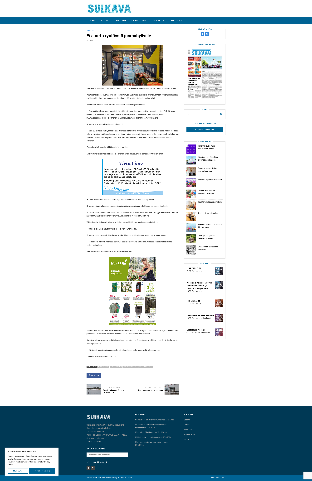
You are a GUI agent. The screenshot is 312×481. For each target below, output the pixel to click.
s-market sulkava (145, 367)
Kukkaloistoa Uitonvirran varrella (148, 437)
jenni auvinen (116, 367)
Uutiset (104, 21)
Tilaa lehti (188, 429)
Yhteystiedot (177, 21)
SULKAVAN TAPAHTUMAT (205, 129)
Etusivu (91, 21)
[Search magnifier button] (221, 114)
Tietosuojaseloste (94, 441)
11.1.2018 (90, 41)
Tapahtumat (119, 21)
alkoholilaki (103, 367)
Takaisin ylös (217, 478)
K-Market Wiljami (130, 367)
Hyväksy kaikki (42, 471)
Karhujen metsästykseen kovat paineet (151, 442)
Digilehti (157, 21)
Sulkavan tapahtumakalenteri (210, 179)
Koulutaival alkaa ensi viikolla (210, 202)
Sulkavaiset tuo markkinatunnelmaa (150, 420)
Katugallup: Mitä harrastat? (146, 432)
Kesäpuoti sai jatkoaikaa (208, 213)
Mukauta (18, 471)
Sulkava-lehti (138, 21)
